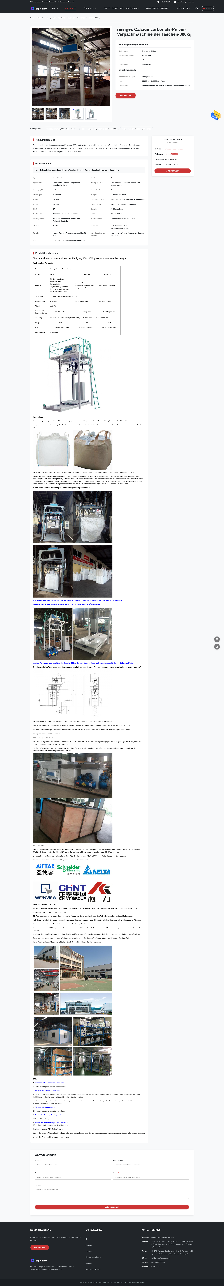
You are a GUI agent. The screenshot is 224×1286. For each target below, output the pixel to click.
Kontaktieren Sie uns (93, 1257)
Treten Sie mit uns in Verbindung (121, 8)
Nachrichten (183, 8)
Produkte (70, 8)
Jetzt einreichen (112, 1207)
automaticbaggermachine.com (162, 1237)
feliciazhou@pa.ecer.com (185, 2)
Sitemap (89, 1263)
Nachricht (39, 1185)
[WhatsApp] (217, 647)
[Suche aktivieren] (197, 8)
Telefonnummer (41, 1173)
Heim (32, 18)
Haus (55, 8)
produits (88, 1251)
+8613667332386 (171, 154)
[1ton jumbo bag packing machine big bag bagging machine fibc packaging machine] (71, 67)
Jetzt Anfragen (172, 171)
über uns (89, 1245)
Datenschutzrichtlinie (93, 1269)
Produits (40, 18)
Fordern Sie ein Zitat (157, 8)
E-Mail (116, 1173)
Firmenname (118, 1160)
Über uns (89, 8)
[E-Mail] (217, 639)
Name (37, 1160)
